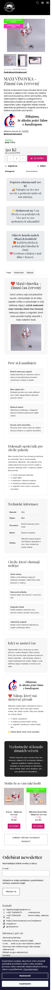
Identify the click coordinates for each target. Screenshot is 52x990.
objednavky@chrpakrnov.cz (18, 909)
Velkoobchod (8, 949)
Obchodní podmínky (12, 937)
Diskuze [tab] (30, 272)
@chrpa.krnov (12, 926)
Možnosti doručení (13, 134)
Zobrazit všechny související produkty (26, 839)
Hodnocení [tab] (19, 272)
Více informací (30, 969)
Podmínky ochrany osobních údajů (18, 940)
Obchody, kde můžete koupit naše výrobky (21, 946)
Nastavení (25, 975)
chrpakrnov (11, 924)
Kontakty (6, 955)
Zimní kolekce (31, 171)
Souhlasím (25, 983)
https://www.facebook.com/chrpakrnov (24, 920)
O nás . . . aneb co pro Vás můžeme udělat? (22, 943)
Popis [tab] (9, 272)
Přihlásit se (11, 891)
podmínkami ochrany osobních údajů (23, 881)
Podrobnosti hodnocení (15, 72)
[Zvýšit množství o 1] (23, 158)
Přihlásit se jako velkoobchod (15, 952)
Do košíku (39, 158)
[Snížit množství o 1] (11, 158)
